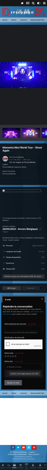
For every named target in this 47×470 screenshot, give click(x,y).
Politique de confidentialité (17, 454)
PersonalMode (18, 157)
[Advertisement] (23, 421)
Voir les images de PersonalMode (22, 162)
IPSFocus (23, 452)
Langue (31, 452)
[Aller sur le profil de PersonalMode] (5, 158)
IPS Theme (14, 452)
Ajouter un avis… (15, 367)
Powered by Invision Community (23, 459)
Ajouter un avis (13, 383)
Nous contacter (33, 454)
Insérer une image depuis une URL (24, 374)
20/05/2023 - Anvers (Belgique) (20, 229)
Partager (12, 288)
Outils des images (34, 120)
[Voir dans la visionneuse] (23, 75)
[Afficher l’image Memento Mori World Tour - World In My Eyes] (31, 133)
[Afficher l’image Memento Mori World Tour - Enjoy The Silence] (11, 133)
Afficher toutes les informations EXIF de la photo (24, 276)
